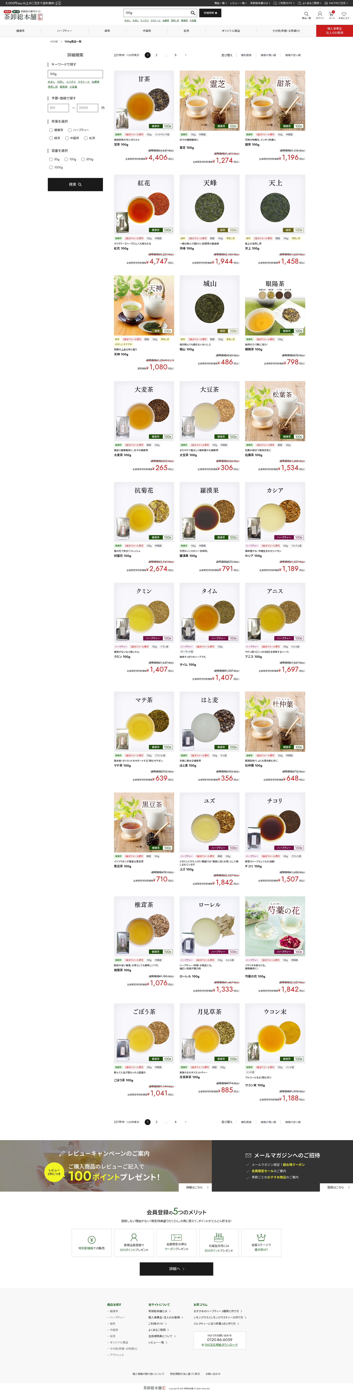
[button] (186, 55)
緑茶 (107, 31)
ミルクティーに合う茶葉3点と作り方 (215, 1324)
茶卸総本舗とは (259, 3)
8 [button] (175, 55)
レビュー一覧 (237, 3)
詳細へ (174, 1269)
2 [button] (156, 55)
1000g (58, 167)
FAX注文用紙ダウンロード (221, 1345)
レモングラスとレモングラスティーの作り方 (218, 1318)
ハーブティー (64, 31)
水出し (127, 20)
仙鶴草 (166, 20)
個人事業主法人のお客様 (334, 30)
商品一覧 (219, 3)
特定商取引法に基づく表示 (185, 1374)
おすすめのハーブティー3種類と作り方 (216, 1311)
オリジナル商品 (231, 31)
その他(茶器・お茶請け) (286, 31)
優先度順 (246, 55)
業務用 (184, 20)
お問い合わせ (213, 1374)
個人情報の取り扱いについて (149, 1374)
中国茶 (147, 31)
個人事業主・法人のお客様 (164, 1318)
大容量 (193, 20)
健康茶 (20, 31)
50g (56, 159)
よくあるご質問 (311, 3)
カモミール (156, 20)
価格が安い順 (293, 55)
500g (89, 159)
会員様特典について (160, 1336)
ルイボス (145, 20)
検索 (72, 184)
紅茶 (186, 31)
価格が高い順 (268, 55)
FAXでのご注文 (337, 3)
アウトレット (117, 1355)
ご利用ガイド (285, 3)
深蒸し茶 (175, 20)
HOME (54, 41)
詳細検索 (209, 13)
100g (72, 159)
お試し (136, 20)
